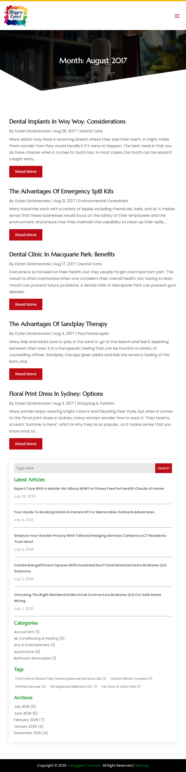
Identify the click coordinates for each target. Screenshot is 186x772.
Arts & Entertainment (32, 645)
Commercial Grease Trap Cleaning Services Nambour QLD (60, 678)
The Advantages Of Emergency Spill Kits (61, 191)
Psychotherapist (93, 333)
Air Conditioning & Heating (36, 638)
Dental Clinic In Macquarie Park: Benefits (62, 254)
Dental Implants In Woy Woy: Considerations (67, 121)
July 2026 (22, 706)
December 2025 (27, 733)
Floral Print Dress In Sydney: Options (56, 393)
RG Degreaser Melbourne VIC (73, 686)
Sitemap (142, 765)
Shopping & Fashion (95, 403)
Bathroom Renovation (32, 658)
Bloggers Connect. (85, 765)
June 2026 (22, 713)
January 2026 (25, 726)
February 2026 (26, 719)
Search (164, 468)
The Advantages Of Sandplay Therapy (58, 324)
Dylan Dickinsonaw (32, 131)
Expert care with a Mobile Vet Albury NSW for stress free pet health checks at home (89, 488)
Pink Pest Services (30, 686)
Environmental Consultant (103, 201)
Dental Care (91, 131)
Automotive (24, 651)
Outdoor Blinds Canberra (131, 678)
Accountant (24, 631)
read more (25, 171)
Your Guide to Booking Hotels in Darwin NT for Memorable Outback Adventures (84, 512)
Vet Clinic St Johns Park (120, 686)
